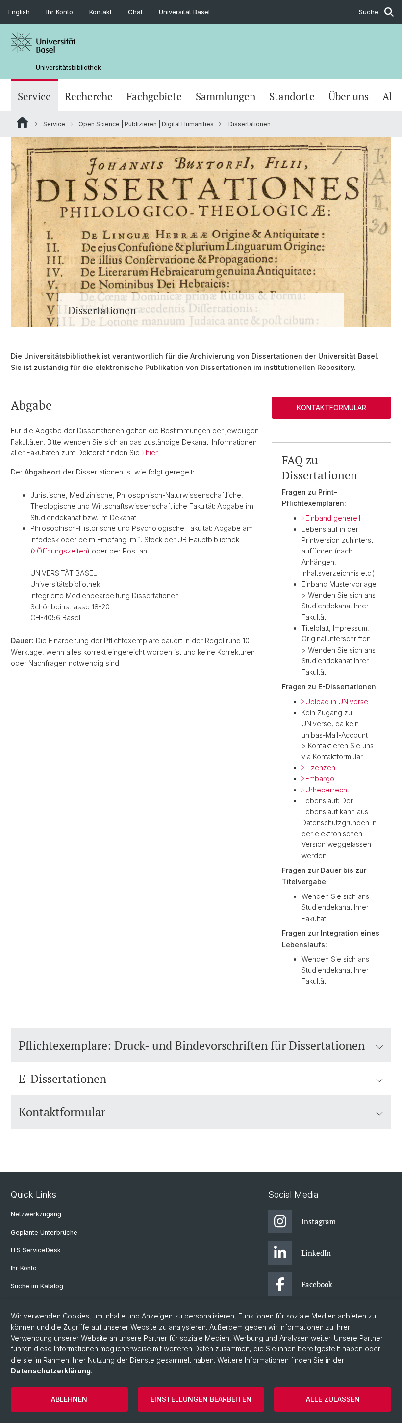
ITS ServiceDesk (36, 1250)
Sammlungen (225, 96)
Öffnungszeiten (62, 551)
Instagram (319, 1221)
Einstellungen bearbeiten (201, 1399)
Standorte (292, 96)
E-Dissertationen (62, 1078)
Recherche (89, 96)
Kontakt (100, 12)
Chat (135, 12)
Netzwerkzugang (36, 1214)
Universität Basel (184, 12)
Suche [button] (368, 12)
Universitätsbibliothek (68, 67)
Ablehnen (69, 1399)
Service (34, 96)
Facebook (317, 1284)
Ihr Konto (59, 12)
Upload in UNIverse (336, 701)
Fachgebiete (154, 96)
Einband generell (332, 518)
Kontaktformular (331, 407)
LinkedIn (316, 1253)
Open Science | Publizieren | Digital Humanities (146, 124)
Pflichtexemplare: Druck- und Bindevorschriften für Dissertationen (192, 1045)
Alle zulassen (333, 1399)
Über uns (348, 96)
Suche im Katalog (37, 1286)
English (19, 12)
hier (151, 452)
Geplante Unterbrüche (44, 1232)
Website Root (22, 122)
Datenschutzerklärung (51, 1371)
